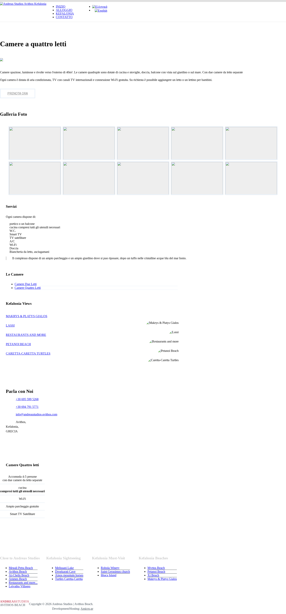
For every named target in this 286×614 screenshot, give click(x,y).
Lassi (10, 325)
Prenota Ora (17, 93)
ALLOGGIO (64, 10)
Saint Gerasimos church (115, 571)
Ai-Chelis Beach (19, 575)
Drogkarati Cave (65, 571)
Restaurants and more (26, 334)
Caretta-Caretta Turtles (28, 353)
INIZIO (60, 6)
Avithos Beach (18, 571)
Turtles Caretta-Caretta (69, 579)
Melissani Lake (64, 567)
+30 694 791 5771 (27, 406)
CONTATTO (64, 17)
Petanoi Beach (18, 344)
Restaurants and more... (23, 582)
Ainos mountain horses (69, 575)
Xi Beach (153, 575)
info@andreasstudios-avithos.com (36, 414)
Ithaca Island (108, 575)
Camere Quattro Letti (28, 287)
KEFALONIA (65, 13)
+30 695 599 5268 (27, 399)
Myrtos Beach (156, 567)
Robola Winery (110, 567)
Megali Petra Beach (21, 567)
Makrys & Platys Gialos (26, 316)
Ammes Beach (18, 579)
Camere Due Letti (26, 284)
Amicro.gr (87, 608)
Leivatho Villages (19, 586)
